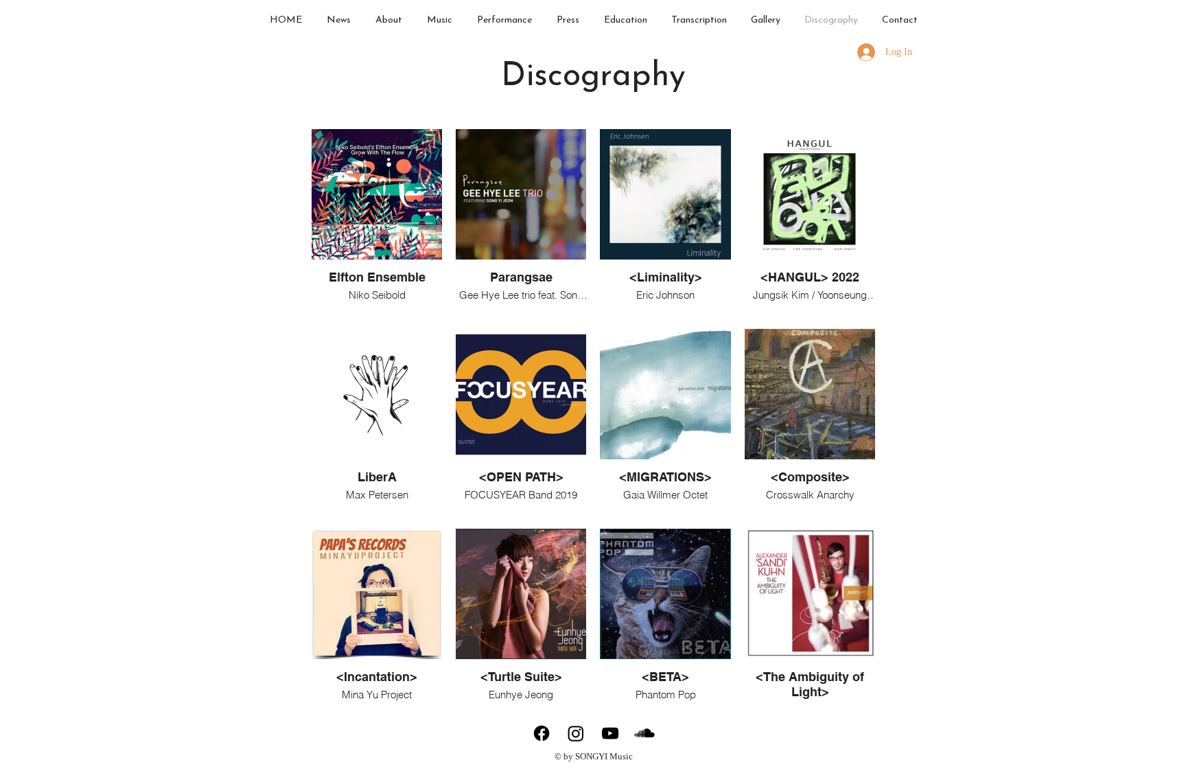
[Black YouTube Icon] (610, 733)
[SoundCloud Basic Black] (644, 733)
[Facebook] (541, 733)
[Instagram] (576, 733)
